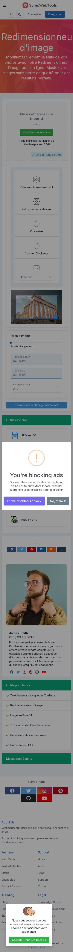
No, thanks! (58, 501)
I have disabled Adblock (24, 501)
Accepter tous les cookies (29, 940)
